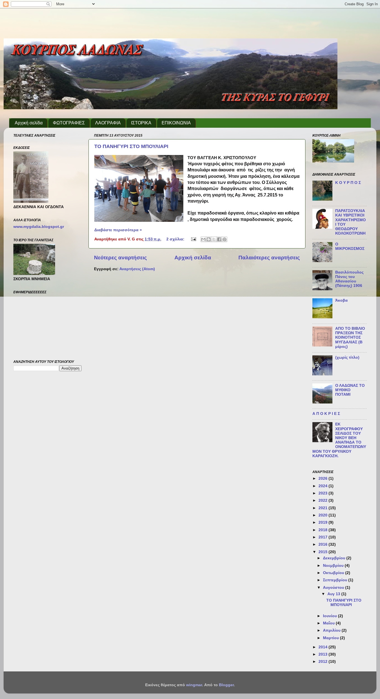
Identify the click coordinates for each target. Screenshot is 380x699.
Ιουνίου (330, 616)
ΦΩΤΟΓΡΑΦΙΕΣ (69, 122)
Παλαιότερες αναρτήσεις (269, 257)
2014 (324, 647)
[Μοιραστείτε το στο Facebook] (219, 239)
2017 (324, 537)
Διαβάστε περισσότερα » (118, 230)
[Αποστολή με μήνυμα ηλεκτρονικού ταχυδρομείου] (203, 239)
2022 (324, 500)
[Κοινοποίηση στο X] (214, 239)
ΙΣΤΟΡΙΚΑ (141, 122)
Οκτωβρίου (334, 573)
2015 (324, 552)
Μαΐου (329, 623)
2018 (324, 530)
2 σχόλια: (176, 239)
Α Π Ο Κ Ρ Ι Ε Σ (326, 414)
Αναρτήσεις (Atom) (137, 269)
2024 (324, 486)
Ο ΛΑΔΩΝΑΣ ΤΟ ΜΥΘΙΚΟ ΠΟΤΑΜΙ (350, 390)
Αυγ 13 (334, 594)
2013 (324, 654)
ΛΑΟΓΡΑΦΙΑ (108, 122)
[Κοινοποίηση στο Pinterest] (224, 239)
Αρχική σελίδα (29, 122)
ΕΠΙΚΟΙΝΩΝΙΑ (176, 122)
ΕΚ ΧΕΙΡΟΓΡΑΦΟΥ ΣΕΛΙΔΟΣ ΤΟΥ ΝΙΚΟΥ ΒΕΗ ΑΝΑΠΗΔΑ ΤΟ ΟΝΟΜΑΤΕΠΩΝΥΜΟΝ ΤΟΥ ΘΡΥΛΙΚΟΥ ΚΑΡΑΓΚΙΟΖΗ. (339, 440)
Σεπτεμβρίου (335, 580)
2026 (324, 478)
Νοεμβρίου (334, 565)
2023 (324, 493)
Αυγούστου (334, 587)
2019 (324, 522)
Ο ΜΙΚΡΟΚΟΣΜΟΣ (349, 246)
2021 (324, 508)
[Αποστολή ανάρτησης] (193, 239)
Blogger (226, 685)
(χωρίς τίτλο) (347, 357)
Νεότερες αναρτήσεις (120, 257)
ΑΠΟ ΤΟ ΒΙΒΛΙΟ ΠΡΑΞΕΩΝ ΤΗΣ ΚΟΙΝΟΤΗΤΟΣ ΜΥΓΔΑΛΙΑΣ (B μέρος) (350, 337)
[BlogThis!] (208, 239)
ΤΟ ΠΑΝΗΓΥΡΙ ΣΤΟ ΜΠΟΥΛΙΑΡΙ (131, 146)
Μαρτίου (331, 638)
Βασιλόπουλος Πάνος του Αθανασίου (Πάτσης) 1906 (349, 279)
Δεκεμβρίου (334, 558)
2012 (324, 661)
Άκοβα (341, 300)
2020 (324, 515)
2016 (324, 544)
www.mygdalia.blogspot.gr (38, 227)
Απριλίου (332, 630)
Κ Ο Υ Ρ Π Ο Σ (348, 183)
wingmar (194, 685)
